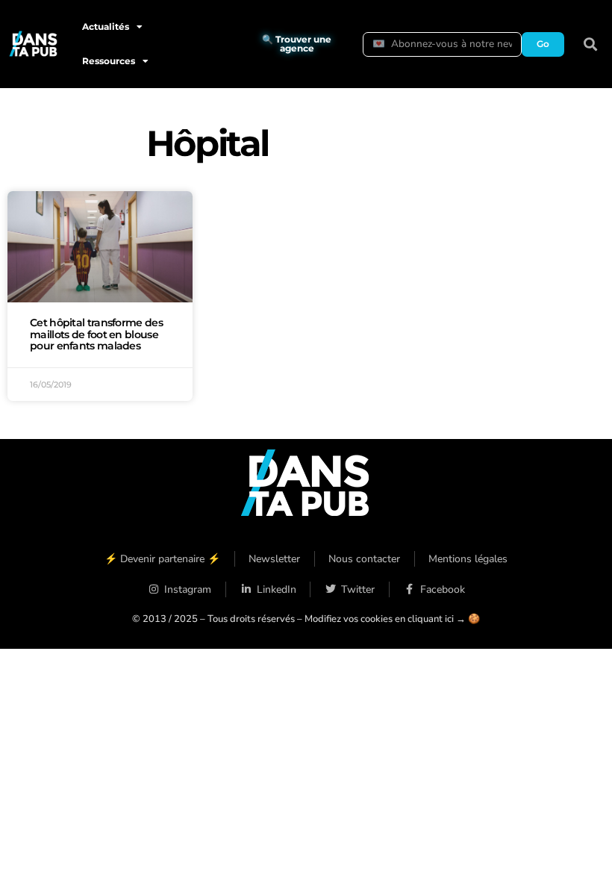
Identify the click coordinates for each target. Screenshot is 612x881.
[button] (590, 44)
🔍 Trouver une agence (296, 44)
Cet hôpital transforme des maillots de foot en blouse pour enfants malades (96, 334)
